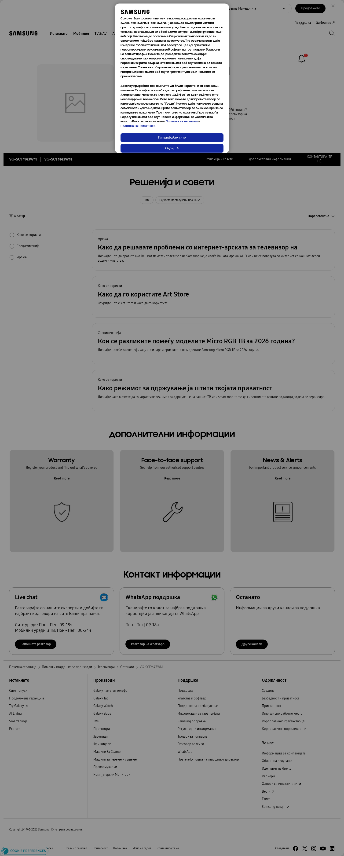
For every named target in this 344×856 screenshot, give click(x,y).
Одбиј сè (172, 148)
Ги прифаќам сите (172, 137)
